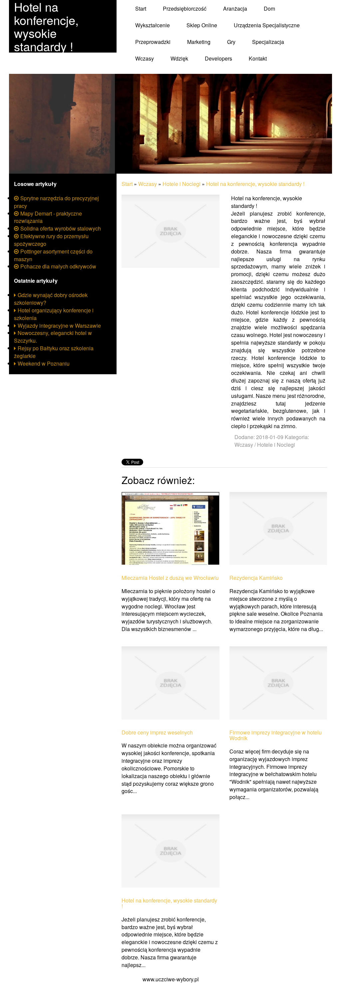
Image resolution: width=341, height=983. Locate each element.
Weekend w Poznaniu (44, 363)
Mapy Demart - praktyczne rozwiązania (48, 217)
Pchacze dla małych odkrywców (58, 266)
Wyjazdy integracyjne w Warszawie (59, 325)
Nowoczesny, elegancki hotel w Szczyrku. (53, 336)
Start (127, 184)
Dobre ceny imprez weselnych (157, 733)
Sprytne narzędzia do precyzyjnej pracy (56, 202)
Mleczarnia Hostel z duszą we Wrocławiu (170, 578)
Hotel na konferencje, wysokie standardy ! (255, 184)
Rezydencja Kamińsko (256, 578)
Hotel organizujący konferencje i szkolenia (54, 314)
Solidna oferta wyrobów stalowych (60, 228)
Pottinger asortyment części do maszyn (53, 255)
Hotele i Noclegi (181, 184)
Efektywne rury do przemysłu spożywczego (51, 239)
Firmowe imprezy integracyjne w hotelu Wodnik (275, 735)
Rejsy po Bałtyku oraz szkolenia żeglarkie (54, 352)
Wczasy (147, 184)
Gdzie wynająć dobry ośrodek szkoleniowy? (51, 298)
